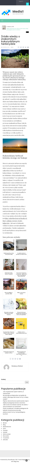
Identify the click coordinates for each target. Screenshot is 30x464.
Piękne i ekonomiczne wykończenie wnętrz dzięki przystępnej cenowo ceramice (18, 29)
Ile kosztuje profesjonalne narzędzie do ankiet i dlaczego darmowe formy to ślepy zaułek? (15, 397)
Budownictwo (7, 427)
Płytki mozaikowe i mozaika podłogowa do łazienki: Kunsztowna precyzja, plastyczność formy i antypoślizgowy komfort (15, 411)
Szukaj (3, 379)
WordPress (11, 460)
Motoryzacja (6, 434)
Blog (12, 47)
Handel (5, 432)
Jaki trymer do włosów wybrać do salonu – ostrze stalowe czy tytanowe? (16, 405)
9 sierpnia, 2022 (5, 47)
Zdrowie (5, 440)
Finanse (5, 430)
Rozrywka (6, 436)
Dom (4, 428)
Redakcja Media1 (17, 366)
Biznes (5, 423)
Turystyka (6, 438)
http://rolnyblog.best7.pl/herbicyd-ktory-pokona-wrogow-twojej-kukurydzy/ (15, 220)
